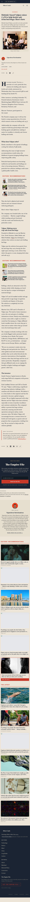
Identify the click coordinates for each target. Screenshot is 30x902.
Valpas (13, 238)
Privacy (11, 894)
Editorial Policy (5, 867)
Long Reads (4, 853)
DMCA (27, 894)
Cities (3, 851)
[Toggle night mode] (2, 2)
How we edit (4, 69)
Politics (3, 845)
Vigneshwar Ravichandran (14, 57)
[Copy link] (13, 73)
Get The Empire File (10, 1)
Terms (16, 894)
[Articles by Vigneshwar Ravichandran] (3, 59)
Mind (2, 848)
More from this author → (15, 532)
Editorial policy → (22, 438)
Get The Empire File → (11, 884)
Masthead (3, 865)
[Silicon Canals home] (7, 5)
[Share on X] (7, 73)
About (3, 862)
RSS (10, 887)
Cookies (22, 894)
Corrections (4, 870)
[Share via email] (17, 446)
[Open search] (23, 5)
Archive (3, 856)
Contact (3, 873)
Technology (4, 843)
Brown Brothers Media (7, 836)
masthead (8, 496)
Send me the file (15, 481)
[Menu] (27, 5)
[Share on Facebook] (13, 446)
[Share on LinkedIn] (10, 73)
